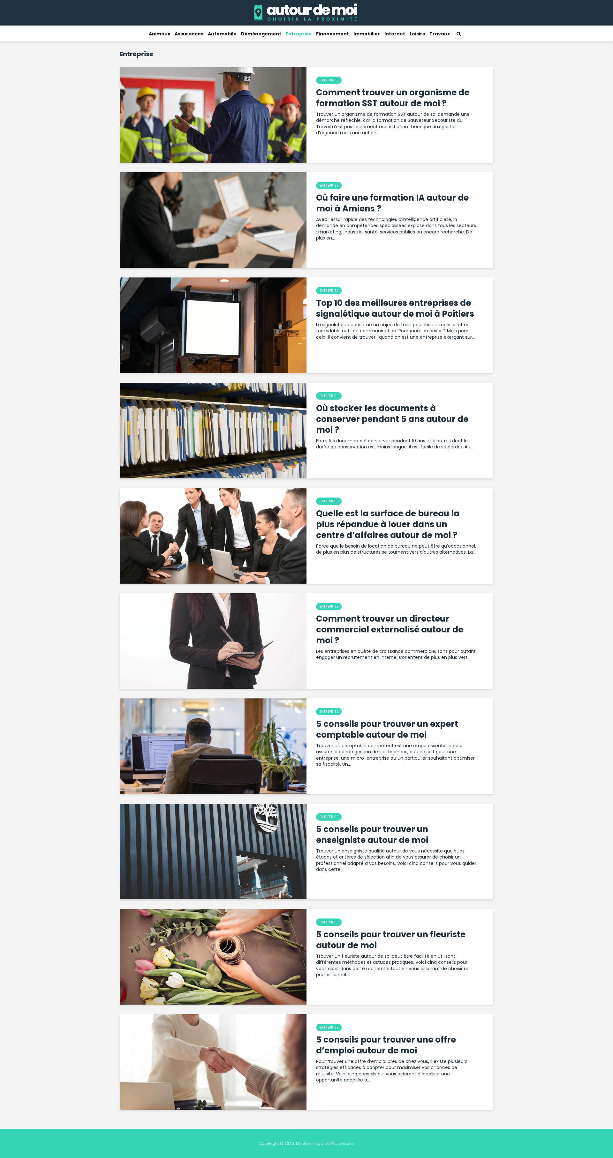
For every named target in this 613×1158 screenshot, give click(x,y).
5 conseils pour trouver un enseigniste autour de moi (372, 834)
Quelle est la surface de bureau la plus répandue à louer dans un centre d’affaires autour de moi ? (387, 524)
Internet (394, 34)
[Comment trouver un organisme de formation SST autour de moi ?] (213, 114)
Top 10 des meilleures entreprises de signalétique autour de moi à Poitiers (395, 308)
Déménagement (261, 34)
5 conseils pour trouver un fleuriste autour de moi (390, 940)
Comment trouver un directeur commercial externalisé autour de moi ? (389, 629)
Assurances (189, 34)
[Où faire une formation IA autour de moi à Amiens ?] (213, 220)
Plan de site (343, 1143)
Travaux (439, 34)
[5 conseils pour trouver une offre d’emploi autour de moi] (213, 1061)
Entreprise (299, 34)
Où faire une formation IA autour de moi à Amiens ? (392, 203)
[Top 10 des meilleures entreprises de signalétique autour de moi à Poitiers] (213, 325)
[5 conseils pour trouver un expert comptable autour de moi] (213, 746)
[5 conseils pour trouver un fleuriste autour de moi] (213, 956)
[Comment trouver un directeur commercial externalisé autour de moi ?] (213, 641)
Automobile (222, 34)
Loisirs (417, 34)
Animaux (159, 34)
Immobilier (366, 34)
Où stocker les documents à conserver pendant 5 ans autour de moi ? (392, 419)
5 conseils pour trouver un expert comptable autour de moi (387, 729)
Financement (332, 34)
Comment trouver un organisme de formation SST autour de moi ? (392, 98)
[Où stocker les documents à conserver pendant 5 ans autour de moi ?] (213, 430)
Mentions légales (312, 1143)
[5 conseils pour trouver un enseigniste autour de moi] (213, 851)
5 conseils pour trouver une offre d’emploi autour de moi (386, 1045)
